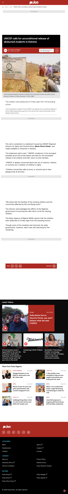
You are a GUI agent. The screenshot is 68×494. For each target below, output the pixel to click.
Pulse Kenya (6, 478)
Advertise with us (7, 462)
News (6, 7)
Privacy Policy (41, 459)
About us (5, 459)
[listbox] (34, 348)
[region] (34, 348)
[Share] (57, 50)
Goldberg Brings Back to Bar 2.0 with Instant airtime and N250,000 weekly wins (22, 402)
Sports (39, 445)
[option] (12, 348)
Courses (39, 451)
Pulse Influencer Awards (44, 466)
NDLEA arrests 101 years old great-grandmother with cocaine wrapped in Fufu (22, 389)
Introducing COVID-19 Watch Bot (33, 351)
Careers (39, 448)
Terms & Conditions (8, 466)
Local (10, 7)
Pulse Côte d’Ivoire (8, 481)
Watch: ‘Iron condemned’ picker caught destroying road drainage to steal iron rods (55, 390)
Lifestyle (15, 397)
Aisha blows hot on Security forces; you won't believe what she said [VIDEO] (41, 319)
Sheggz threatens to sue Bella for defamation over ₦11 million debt (21, 375)
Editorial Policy (41, 462)
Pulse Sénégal (41, 474)
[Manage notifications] (64, 490)
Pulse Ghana (6, 474)
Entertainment (17, 370)
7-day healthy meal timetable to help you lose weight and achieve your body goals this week (54, 376)
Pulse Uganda (41, 478)
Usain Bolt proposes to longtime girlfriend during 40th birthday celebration (54, 402)
